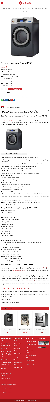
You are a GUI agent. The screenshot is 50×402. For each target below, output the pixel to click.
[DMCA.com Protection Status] (42, 347)
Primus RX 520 (21, 96)
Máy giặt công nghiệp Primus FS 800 (41, 330)
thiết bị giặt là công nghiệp (41, 267)
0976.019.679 (8, 378)
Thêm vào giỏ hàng (15, 89)
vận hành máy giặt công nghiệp (31, 280)
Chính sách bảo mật (31, 344)
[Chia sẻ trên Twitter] (7, 100)
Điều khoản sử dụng (31, 341)
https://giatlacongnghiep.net (6, 392)
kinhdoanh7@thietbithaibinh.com (8, 384)
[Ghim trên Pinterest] (11, 100)
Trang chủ (6, 8)
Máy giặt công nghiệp (19, 8)
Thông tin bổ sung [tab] (9, 107)
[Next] (49, 323)
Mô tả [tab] (2, 107)
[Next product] (24, 11)
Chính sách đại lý (31, 347)
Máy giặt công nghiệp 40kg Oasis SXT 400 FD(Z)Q (25, 330)
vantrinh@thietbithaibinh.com (7, 388)
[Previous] (1, 323)
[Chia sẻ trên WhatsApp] (2, 100)
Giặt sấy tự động (18, 367)
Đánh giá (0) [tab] (17, 107)
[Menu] (2, 3)
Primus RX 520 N (28, 96)
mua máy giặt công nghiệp (18, 270)
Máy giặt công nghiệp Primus (37, 8)
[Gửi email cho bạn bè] (9, 100)
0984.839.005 (5, 380)
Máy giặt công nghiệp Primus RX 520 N (10, 96)
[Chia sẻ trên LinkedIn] (14, 100)
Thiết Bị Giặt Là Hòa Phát (31, 400)
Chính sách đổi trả (31, 364)
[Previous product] (26, 11)
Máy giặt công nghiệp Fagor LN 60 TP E (8, 330)
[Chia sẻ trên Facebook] (4, 100)
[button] (2, 59)
